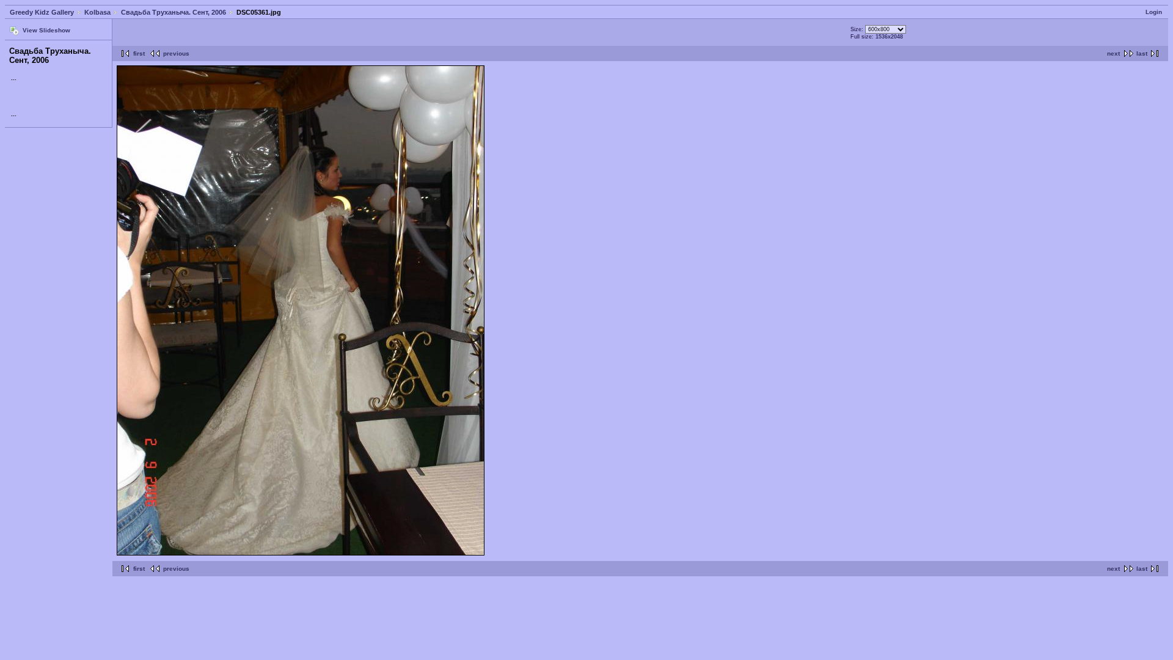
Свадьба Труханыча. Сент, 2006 (173, 12)
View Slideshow (46, 30)
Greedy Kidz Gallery (42, 12)
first (139, 53)
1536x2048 (889, 37)
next (1113, 53)
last (1141, 53)
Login (1154, 12)
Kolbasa (97, 12)
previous (176, 53)
